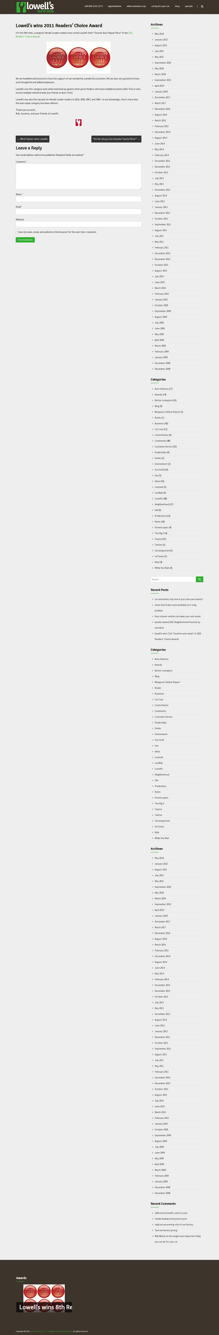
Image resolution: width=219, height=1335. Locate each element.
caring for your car (160, 6)
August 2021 (161, 45)
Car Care (159, 429)
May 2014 (159, 149)
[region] (44, 1298)
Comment (21, 161)
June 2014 (160, 143)
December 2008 (162, 363)
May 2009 (159, 334)
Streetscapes (161, 527)
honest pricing (170, 1230)
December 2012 (162, 189)
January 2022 (161, 39)
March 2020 (160, 74)
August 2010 (161, 270)
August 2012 (161, 195)
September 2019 (163, 80)
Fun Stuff (159, 469)
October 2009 (161, 305)
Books (158, 417)
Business (159, 423)
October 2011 (161, 218)
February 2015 (162, 126)
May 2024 (159, 33)
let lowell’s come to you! (175, 1212)
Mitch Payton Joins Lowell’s (32, 138)
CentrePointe (161, 434)
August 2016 (161, 114)
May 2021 (159, 56)
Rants (158, 521)
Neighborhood (162, 504)
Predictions (160, 515)
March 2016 (160, 120)
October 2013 (161, 172)
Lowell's (159, 498)
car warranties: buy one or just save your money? (179, 599)
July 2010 (159, 276)
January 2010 (161, 299)
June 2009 (160, 328)
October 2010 (161, 264)
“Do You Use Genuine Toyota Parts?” (116, 138)
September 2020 (163, 62)
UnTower (159, 556)
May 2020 (159, 68)
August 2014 (161, 137)
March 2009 (160, 345)
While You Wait (162, 567)
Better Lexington (163, 400)
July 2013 (159, 178)
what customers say (136, 6)
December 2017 (162, 97)
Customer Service (164, 446)
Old (156, 510)
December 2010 (162, 253)
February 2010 (162, 293)
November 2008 (162, 368)
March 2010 (160, 287)
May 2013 (159, 184)
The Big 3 (159, 533)
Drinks (158, 458)
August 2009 (161, 316)
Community (160, 440)
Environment (161, 463)
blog (177, 6)
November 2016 (162, 108)
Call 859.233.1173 (93, 6)
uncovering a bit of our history (178, 1224)
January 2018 (161, 91)
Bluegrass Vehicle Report (167, 411)
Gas (156, 475)
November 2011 (162, 212)
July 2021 (159, 51)
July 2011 (159, 236)
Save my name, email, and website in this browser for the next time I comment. (57, 231)
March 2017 (160, 103)
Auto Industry (161, 388)
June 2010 (160, 282)
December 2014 (162, 132)
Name (19, 194)
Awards (158, 394)
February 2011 (162, 247)
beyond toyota (179, 1218)
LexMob (159, 492)
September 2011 (163, 224)
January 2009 (161, 357)
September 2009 (163, 311)
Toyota (158, 538)
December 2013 (162, 160)
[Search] (199, 579)
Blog (157, 406)
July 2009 (159, 322)
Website (20, 219)
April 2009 (159, 339)
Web (157, 562)
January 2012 (161, 207)
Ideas (157, 481)
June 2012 (160, 201)
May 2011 (159, 241)
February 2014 (162, 155)
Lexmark (159, 486)
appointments (114, 6)
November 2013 (162, 166)
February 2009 (162, 351)
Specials (189, 6)
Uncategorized (162, 550)
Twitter (158, 544)
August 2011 (161, 230)
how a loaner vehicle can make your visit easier (178, 616)
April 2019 (159, 85)
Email (19, 206)
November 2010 (162, 259)
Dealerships (161, 452)
